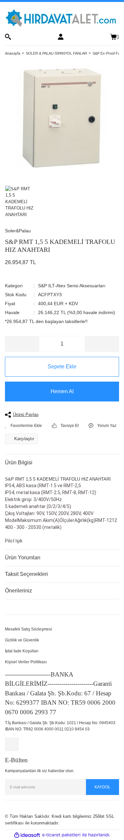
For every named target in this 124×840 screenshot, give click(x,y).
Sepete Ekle (62, 366)
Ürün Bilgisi (18, 462)
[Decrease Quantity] (22, 343)
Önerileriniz (18, 590)
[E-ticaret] (61, 835)
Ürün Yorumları (22, 557)
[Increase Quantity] (102, 343)
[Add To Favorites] (23, 426)
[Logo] (62, 18)
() (117, 36)
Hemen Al (62, 391)
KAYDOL (102, 787)
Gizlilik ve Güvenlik (22, 640)
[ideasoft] (27, 835)
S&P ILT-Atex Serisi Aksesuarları (71, 285)
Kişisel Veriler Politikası (26, 662)
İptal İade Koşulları (21, 651)
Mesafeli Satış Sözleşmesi (28, 629)
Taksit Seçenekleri (26, 574)
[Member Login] (60, 36)
